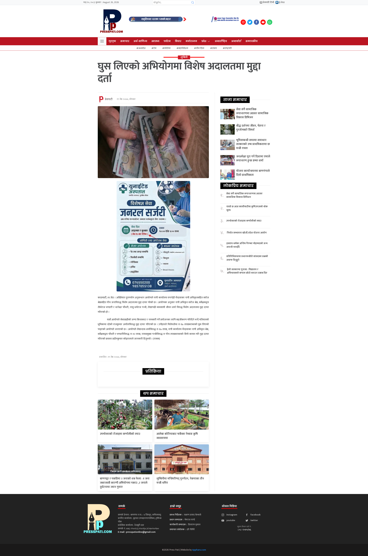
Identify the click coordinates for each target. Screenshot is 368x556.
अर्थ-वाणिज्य (140, 41)
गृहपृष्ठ (112, 41)
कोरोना (167, 48)
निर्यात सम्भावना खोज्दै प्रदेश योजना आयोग (247, 233)
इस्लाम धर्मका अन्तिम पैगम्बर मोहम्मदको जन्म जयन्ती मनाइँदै (247, 245)
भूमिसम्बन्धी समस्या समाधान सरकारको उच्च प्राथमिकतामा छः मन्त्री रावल (253, 144)
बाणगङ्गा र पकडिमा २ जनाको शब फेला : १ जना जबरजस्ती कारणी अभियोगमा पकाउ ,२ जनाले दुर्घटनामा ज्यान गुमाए (125, 482)
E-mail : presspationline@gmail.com (137, 532)
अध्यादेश (141, 48)
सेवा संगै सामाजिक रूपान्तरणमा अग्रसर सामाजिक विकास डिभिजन (252, 113)
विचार (178, 41)
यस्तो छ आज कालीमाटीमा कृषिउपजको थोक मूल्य (247, 208)
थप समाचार (153, 393)
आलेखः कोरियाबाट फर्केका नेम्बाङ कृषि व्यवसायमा (177, 435)
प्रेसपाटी (109, 99)
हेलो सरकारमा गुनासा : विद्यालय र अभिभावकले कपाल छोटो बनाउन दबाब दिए (247, 271)
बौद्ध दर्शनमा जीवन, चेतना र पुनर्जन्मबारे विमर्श (251, 127)
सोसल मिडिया (229, 506)
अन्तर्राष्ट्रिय (221, 41)
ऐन (154, 48)
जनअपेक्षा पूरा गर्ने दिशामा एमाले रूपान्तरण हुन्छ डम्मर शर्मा (253, 158)
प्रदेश (203, 41)
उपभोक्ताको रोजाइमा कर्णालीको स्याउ (120, 433)
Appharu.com (199, 550)
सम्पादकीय (252, 41)
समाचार (124, 41)
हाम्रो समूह (175, 506)
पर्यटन (167, 41)
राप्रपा (214, 48)
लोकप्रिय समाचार (238, 185)
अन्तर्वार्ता (236, 41)
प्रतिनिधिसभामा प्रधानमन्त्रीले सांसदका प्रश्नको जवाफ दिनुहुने (247, 258)
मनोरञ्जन (191, 41)
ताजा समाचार (235, 99)
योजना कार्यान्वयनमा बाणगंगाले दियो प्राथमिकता (253, 172)
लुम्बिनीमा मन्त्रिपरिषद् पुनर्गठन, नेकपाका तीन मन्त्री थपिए (180, 480)
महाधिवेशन (183, 48)
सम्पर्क (121, 506)
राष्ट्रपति (228, 48)
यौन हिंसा (200, 48)
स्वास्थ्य (155, 41)
